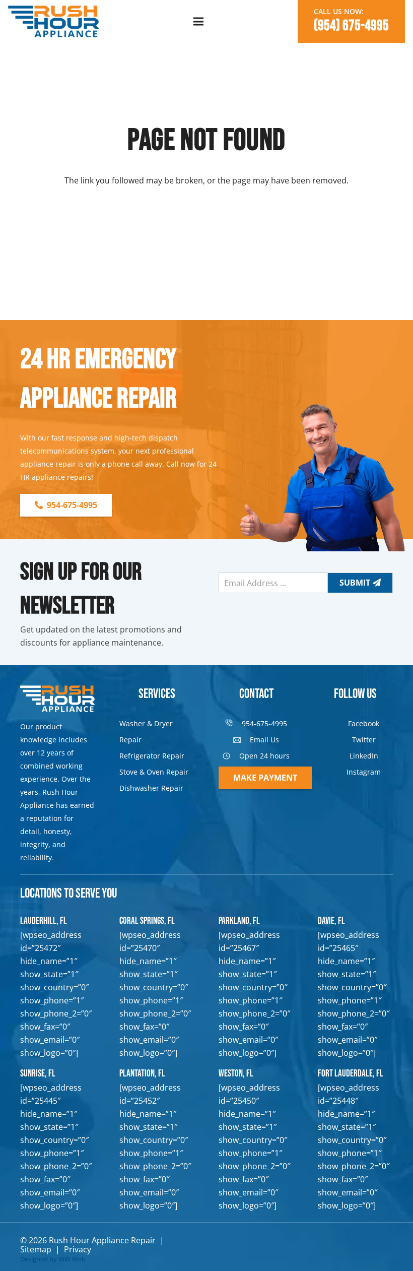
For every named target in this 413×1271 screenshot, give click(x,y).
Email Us (264, 739)
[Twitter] (343, 740)
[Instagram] (338, 772)
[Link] (57, 991)
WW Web (72, 1258)
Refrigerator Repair (151, 755)
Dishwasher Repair (151, 788)
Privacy (77, 1249)
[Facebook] (340, 724)
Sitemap (35, 1249)
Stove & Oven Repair (153, 772)
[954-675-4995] (233, 724)
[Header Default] (53, 22)
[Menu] (198, 21)
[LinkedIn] (341, 756)
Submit (354, 582)
